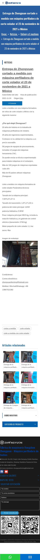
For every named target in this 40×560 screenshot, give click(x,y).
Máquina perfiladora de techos (19, 453)
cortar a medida (10, 328)
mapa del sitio (28, 542)
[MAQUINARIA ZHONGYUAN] (11, 442)
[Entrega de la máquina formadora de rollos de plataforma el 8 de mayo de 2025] (29, 377)
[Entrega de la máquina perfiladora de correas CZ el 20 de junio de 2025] (11, 357)
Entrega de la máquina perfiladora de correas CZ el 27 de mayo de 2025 (11, 386)
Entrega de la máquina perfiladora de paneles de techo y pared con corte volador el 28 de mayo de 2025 (29, 366)
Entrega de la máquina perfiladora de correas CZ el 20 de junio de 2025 (11, 366)
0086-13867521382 (10, 465)
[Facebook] (2, 471)
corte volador (25, 328)
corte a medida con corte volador (16, 333)
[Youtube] (6, 471)
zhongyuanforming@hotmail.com (15, 282)
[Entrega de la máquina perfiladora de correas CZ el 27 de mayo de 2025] (11, 377)
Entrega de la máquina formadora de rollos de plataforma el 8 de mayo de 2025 (28, 386)
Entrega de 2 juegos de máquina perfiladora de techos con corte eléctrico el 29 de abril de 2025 (11, 406)
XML (34, 542)
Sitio (21, 98)
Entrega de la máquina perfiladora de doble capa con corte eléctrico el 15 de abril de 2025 (29, 406)
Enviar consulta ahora (11, 513)
